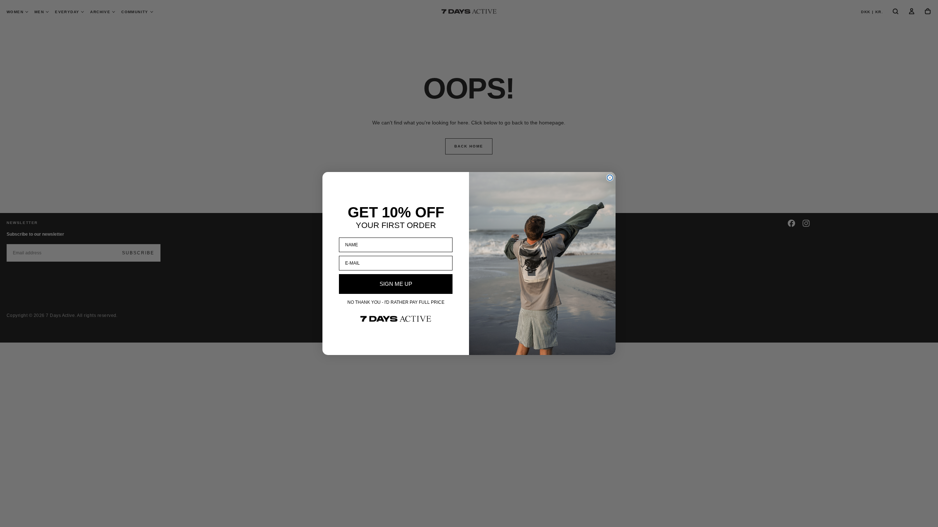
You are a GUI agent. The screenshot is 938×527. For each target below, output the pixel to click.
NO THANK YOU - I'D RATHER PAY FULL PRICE (395, 302)
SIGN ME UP (396, 284)
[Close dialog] (610, 177)
